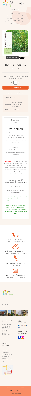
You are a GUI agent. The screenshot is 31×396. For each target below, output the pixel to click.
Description (15, 120)
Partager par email (13, 57)
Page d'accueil (15, 13)
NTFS (22, 388)
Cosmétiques (6, 327)
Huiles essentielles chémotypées (16, 21)
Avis (15, 122)
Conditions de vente (15, 393)
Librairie (4, 333)
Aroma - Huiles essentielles (16, 18)
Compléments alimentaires (6, 325)
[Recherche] (28, 3)
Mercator (17, 388)
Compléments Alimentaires (16, 16)
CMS (11, 391)
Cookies (19, 391)
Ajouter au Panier (15, 88)
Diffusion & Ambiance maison (5, 330)
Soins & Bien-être (6, 335)
